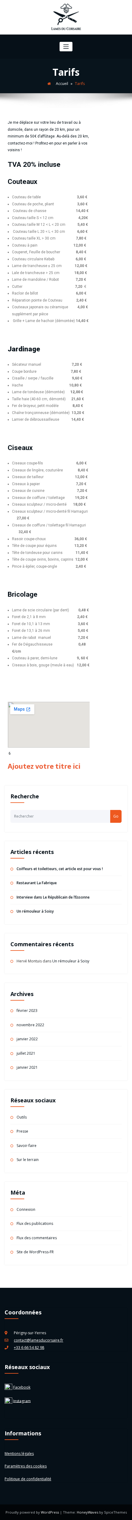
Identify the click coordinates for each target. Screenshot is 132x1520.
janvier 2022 (27, 1039)
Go (115, 816)
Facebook (21, 1387)
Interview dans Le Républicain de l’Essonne (53, 897)
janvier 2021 (27, 1067)
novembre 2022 (30, 1024)
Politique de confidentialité (28, 1479)
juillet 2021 (26, 1053)
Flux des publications (35, 1223)
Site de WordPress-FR (35, 1251)
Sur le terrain (28, 1159)
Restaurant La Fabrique (37, 882)
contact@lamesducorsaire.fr (38, 1340)
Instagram (22, 1400)
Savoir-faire (27, 1145)
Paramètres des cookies (26, 1466)
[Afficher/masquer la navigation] (66, 46)
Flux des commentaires (37, 1237)
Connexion (26, 1209)
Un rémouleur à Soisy (35, 911)
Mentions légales (19, 1453)
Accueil (62, 83)
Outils (22, 1117)
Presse (22, 1131)
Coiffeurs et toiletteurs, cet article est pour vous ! (60, 868)
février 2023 (27, 1010)
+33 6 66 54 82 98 (29, 1347)
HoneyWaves (87, 1512)
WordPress (50, 1512)
